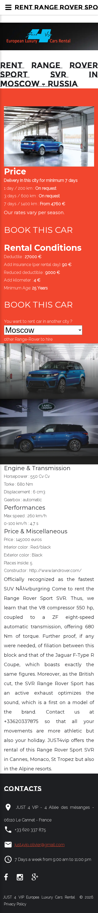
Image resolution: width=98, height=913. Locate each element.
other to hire (28, 339)
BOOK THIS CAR (38, 230)
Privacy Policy (14, 904)
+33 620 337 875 (30, 829)
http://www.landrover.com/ (55, 570)
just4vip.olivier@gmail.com (40, 844)
